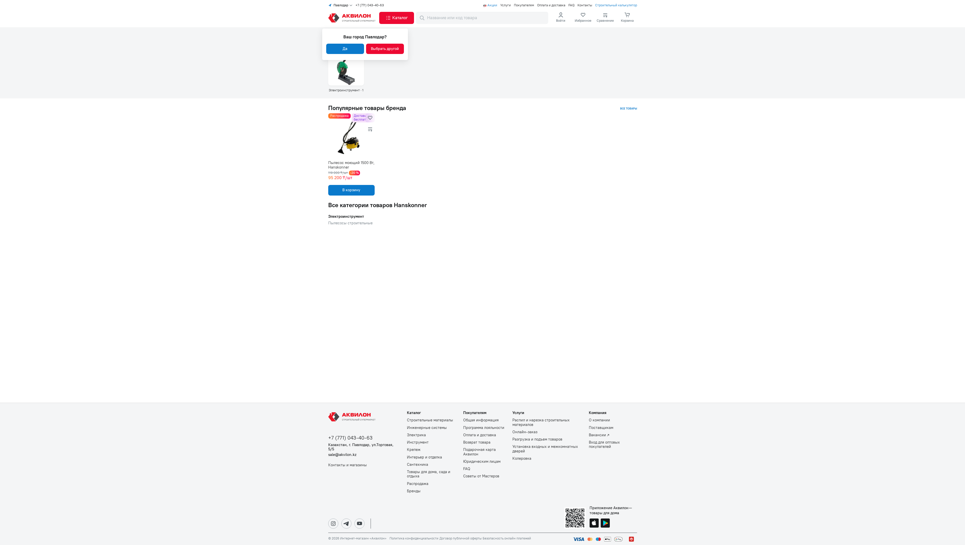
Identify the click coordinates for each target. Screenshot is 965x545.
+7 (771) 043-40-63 (369, 5)
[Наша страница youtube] (359, 524)
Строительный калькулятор (616, 5)
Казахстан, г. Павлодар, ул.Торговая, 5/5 (361, 447)
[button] (396, 18)
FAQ (571, 5)
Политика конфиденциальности (414, 538)
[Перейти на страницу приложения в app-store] (594, 524)
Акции (492, 5)
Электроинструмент (346, 216)
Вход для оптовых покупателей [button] (604, 444)
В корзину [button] (351, 190)
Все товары (628, 108)
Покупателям (524, 5)
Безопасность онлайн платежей (507, 538)
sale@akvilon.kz (342, 455)
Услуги (505, 5)
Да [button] (345, 48)
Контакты (584, 5)
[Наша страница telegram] (346, 524)
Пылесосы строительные (350, 223)
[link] (583, 18)
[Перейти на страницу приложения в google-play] (605, 524)
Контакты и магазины (347, 465)
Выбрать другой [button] (385, 48)
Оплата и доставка (551, 5)
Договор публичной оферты (460, 538)
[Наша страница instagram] (333, 524)
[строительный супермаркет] (352, 18)
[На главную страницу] (352, 417)
